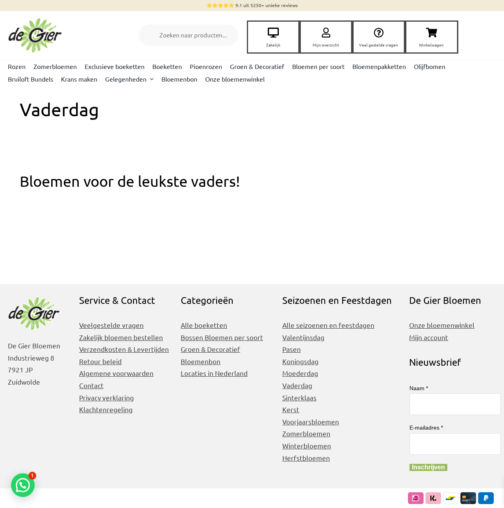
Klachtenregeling (106, 409)
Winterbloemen (306, 445)
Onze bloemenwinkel (441, 325)
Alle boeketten (204, 325)
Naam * (419, 388)
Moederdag (300, 373)
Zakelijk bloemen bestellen (121, 337)
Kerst (290, 409)
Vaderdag (297, 385)
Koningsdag (300, 361)
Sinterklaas (299, 397)
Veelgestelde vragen (111, 325)
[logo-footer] (37, 18)
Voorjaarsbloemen (310, 421)
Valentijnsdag (303, 337)
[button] (23, 485)
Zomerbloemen (306, 433)
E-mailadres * (426, 427)
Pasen (291, 349)
